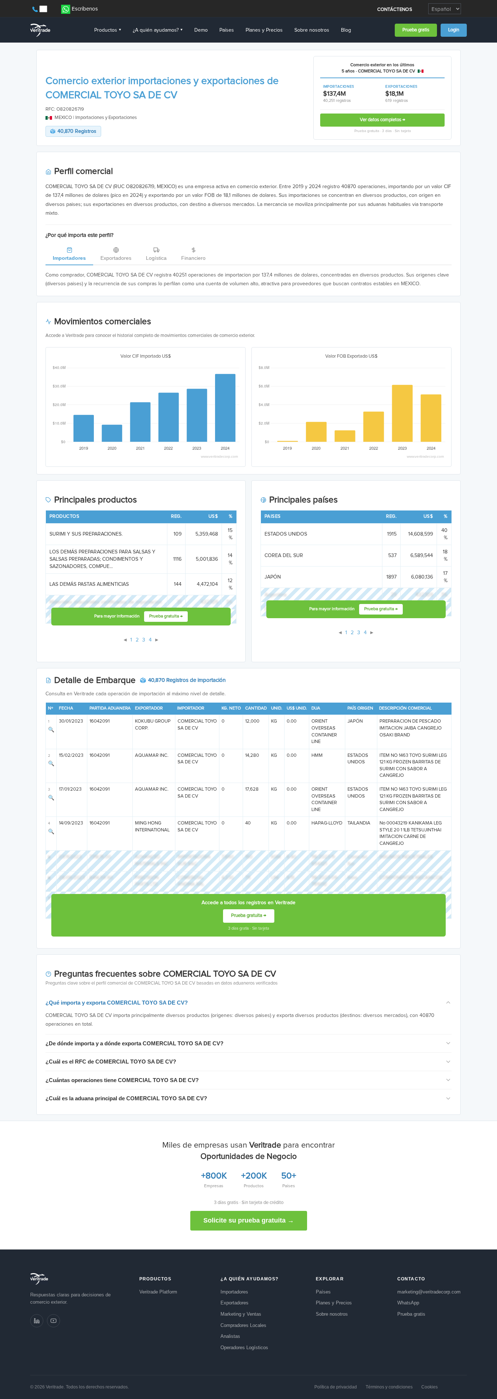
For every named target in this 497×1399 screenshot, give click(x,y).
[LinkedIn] (36, 1320)
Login (453, 30)
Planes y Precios (264, 30)
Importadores (69, 258)
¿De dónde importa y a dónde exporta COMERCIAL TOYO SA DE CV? (134, 1043)
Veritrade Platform (158, 1292)
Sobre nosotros (311, 30)
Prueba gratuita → (166, 616)
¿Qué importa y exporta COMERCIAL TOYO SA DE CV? (116, 1002)
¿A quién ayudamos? (158, 30)
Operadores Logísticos (244, 1347)
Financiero (193, 258)
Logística (156, 258)
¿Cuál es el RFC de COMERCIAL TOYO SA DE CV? (110, 1061)
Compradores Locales (243, 1325)
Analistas (230, 1336)
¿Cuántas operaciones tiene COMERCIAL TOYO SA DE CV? (122, 1080)
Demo (201, 30)
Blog (346, 30)
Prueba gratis (415, 30)
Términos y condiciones (389, 1387)
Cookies (429, 1387)
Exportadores (115, 258)
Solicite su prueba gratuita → (248, 1220)
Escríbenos (85, 9)
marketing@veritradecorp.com (429, 1292)
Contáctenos (394, 9)
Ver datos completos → (382, 120)
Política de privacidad (335, 1387)
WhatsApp (408, 1302)
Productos (107, 30)
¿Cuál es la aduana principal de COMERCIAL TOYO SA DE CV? (126, 1098)
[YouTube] (53, 1320)
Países (226, 30)
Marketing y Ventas (240, 1314)
